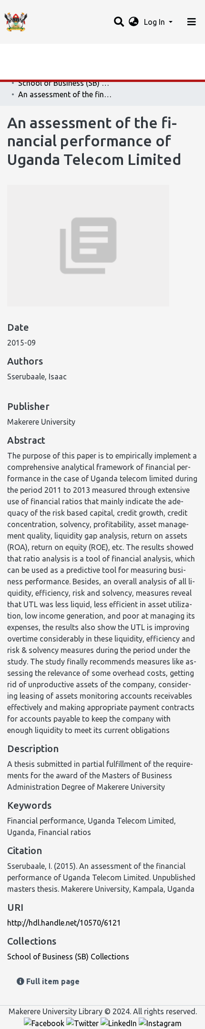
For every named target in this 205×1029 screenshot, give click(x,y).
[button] (133, 22)
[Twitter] (83, 1023)
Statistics (24, 54)
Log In (155, 22)
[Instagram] (160, 1023)
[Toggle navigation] (191, 21)
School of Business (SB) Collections (65, 83)
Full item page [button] (52, 981)
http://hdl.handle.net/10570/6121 (64, 922)
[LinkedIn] (120, 1023)
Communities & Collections (54, 73)
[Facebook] (45, 1023)
